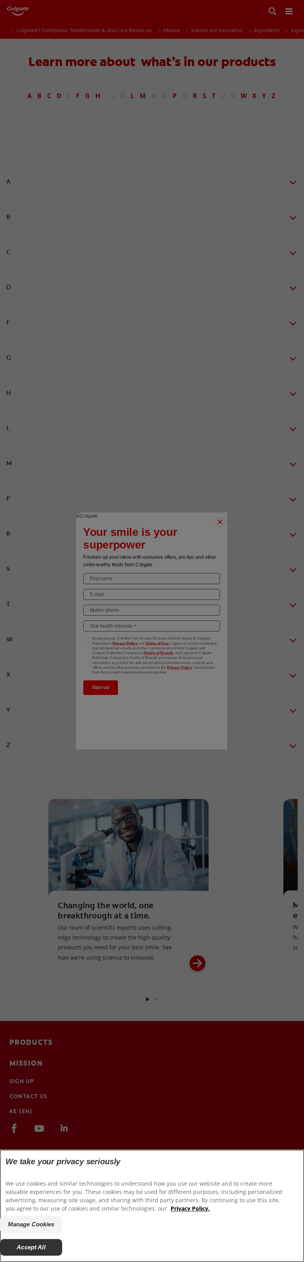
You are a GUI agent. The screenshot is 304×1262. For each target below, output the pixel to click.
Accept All (31, 1247)
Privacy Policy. (190, 1208)
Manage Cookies (31, 1224)
